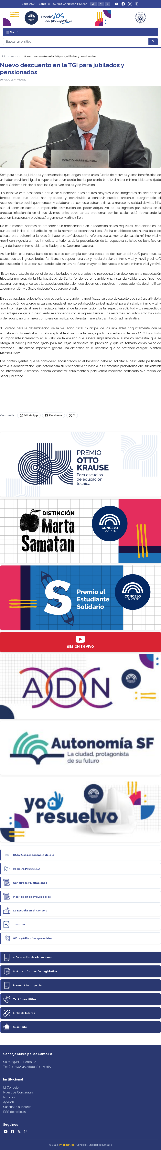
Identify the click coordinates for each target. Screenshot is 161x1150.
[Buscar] (153, 41)
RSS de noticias (14, 1112)
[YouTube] (116, 3)
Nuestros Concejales (18, 1092)
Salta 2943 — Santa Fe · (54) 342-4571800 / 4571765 (54, 3)
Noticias (15, 56)
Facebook (55, 415)
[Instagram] (136, 3)
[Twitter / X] (130, 3)
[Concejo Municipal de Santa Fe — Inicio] (80, 18)
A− (93, 3)
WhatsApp (31, 415)
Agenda (9, 1102)
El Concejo (11, 1087)
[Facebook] (123, 3)
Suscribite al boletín (17, 1107)
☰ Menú (12, 32)
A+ (101, 3)
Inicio (3, 56)
